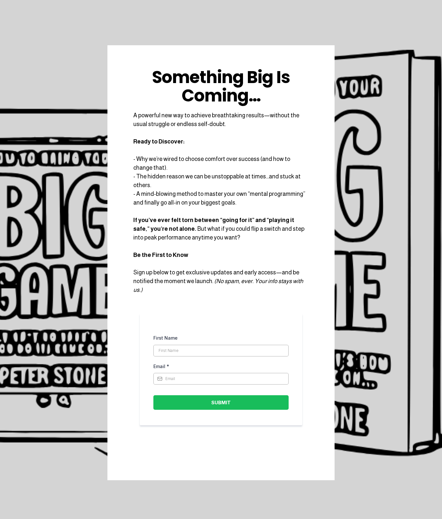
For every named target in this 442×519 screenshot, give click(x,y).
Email (161, 366)
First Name (165, 338)
